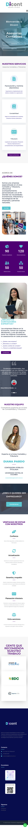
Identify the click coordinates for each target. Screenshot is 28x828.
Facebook (3, 810)
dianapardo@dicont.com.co (14, 478)
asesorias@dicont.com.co (9, 756)
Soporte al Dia (21, 822)
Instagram (3, 808)
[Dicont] (14, 4)
